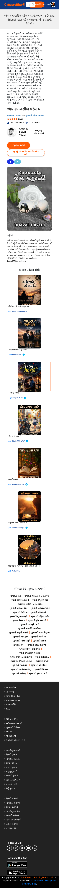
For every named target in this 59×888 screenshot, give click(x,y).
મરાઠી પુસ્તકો (12, 763)
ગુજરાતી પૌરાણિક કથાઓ (29, 653)
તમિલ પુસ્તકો (12, 767)
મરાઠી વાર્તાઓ (12, 807)
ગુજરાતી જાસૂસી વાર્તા (30, 624)
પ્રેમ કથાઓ (39, 133)
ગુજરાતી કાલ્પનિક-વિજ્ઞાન (21, 661)
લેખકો (9, 731)
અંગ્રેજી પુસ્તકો (13, 750)
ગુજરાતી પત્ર (18, 645)
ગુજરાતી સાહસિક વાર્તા (18, 632)
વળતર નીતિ (11, 704)
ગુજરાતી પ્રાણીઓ (39, 665)
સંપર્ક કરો (10, 692)
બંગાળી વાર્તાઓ (12, 815)
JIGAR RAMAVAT (18, 441)
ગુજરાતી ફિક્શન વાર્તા (20, 600)
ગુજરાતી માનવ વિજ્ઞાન (40, 632)
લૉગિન (51, 4)
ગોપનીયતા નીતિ (13, 696)
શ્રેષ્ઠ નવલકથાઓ (14, 723)
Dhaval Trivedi (14, 115)
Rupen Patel (17, 355)
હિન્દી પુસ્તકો (12, 754)
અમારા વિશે (11, 687)
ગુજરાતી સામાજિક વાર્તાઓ (29, 628)
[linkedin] (34, 848)
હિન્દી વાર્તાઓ (12, 798)
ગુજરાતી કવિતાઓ (38, 612)
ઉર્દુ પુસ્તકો (11, 788)
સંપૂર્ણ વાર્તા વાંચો (18, 145)
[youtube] (28, 848)
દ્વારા (10, 311)
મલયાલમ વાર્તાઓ (13, 819)
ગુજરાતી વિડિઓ (13, 727)
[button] (32, 4)
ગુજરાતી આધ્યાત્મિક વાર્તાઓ (36, 596)
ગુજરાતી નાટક (19, 620)
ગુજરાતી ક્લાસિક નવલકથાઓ (30, 604)
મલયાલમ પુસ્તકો (13, 780)
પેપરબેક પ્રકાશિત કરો (15, 740)
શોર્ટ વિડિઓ (11, 736)
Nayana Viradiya (18, 484)
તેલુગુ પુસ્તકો (11, 771)
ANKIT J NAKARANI (19, 311)
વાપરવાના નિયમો (13, 700)
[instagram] (15, 848)
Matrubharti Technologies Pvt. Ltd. (37, 877)
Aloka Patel (16, 571)
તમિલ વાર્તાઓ (12, 824)
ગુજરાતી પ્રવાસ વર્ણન (19, 616)
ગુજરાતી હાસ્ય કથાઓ (40, 608)
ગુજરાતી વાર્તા (15, 596)
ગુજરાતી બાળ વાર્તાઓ (19, 608)
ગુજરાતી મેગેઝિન (20, 612)
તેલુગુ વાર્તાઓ (12, 828)
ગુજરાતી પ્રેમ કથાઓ (35, 115)
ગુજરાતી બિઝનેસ (42, 661)
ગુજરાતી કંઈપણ (19, 673)
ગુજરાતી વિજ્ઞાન (41, 669)
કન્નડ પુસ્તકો (11, 784)
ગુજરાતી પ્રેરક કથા (40, 600)
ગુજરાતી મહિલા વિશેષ (40, 616)
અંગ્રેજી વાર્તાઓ (13, 811)
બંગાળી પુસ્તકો (12, 775)
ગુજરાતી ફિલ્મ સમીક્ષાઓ (29, 649)
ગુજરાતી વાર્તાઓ (13, 803)
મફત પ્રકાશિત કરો (37, 4)
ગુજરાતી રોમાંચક (42, 657)
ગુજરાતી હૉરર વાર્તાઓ (36, 645)
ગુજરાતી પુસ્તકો (13, 759)
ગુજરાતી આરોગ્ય (38, 636)
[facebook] (9, 848)
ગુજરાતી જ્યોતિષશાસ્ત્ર (21, 669)
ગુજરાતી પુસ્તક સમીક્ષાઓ (21, 657)
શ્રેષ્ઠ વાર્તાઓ (12, 719)
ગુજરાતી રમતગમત (20, 665)
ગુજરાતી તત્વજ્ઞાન (20, 636)
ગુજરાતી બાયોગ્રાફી (21, 640)
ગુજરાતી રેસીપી (39, 640)
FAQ (8, 709)
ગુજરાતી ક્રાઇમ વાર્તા (38, 673)
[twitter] (22, 848)
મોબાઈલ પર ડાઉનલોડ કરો (29, 152)
